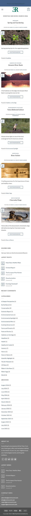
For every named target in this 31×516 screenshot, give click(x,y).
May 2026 (4, 395)
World (3, 375)
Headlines (15, 20)
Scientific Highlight (6, 358)
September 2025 (6, 418)
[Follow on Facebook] (2, 459)
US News (4, 365)
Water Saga (15, 153)
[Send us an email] (12, 459)
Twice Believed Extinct (15, 110)
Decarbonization (11, 278)
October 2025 (5, 415)
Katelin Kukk (23, 69)
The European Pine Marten (14, 272)
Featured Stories (6, 331)
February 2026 (5, 405)
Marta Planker (23, 27)
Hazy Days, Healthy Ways (13, 262)
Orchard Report (10, 267)
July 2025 (4, 425)
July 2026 (4, 388)
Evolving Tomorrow (7, 325)
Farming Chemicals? (12, 284)
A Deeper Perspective (7, 301)
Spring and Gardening (16, 23)
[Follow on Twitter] (9, 459)
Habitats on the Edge (15, 63)
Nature (3, 351)
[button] (2, 9)
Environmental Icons (7, 315)
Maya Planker (23, 160)
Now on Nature (15, 198)
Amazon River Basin (15, 65)
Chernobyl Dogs (15, 200)
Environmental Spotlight (15, 107)
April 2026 (4, 398)
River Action (15, 155)
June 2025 (4, 428)
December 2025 (6, 412)
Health (3, 341)
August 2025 (5, 422)
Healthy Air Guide (6, 345)
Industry (3, 348)
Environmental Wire (7, 321)
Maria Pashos (23, 204)
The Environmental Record (15, 4)
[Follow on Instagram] (6, 459)
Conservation (5, 308)
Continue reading (15, 52)
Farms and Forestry (7, 328)
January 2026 (5, 408)
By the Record (5, 305)
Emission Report (6, 311)
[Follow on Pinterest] (15, 459)
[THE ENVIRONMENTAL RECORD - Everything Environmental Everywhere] (15, 9)
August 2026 (5, 385)
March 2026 (5, 402)
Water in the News (6, 368)
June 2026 (4, 392)
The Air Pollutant (6, 361)
